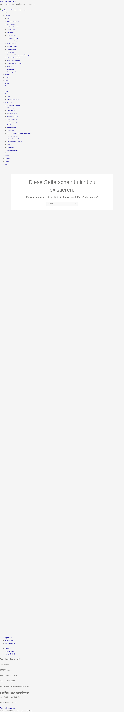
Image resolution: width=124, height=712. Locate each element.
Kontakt (7, 83)
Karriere (7, 77)
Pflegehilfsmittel (11, 49)
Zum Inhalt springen (7, 1)
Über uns (7, 15)
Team (8, 18)
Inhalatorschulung (12, 41)
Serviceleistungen (10, 24)
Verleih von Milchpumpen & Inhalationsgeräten (19, 55)
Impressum (8, 638)
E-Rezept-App (11, 29)
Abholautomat (11, 32)
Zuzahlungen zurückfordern (14, 63)
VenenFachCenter (12, 35)
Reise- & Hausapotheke (13, 60)
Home (6, 13)
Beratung (9, 66)
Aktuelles (7, 74)
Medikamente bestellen (13, 27)
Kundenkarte (10, 69)
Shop (6, 86)
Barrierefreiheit (10, 643)
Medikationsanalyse (12, 38)
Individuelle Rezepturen (13, 58)
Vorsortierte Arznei (12, 46)
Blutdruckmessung (12, 43)
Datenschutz (9, 640)
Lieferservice (10, 52)
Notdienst (7, 80)
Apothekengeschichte (13, 21)
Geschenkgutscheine (12, 72)
